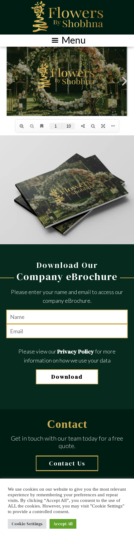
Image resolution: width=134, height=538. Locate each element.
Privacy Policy (75, 351)
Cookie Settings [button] (27, 523)
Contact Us (67, 463)
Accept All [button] (63, 523)
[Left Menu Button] (67, 41)
